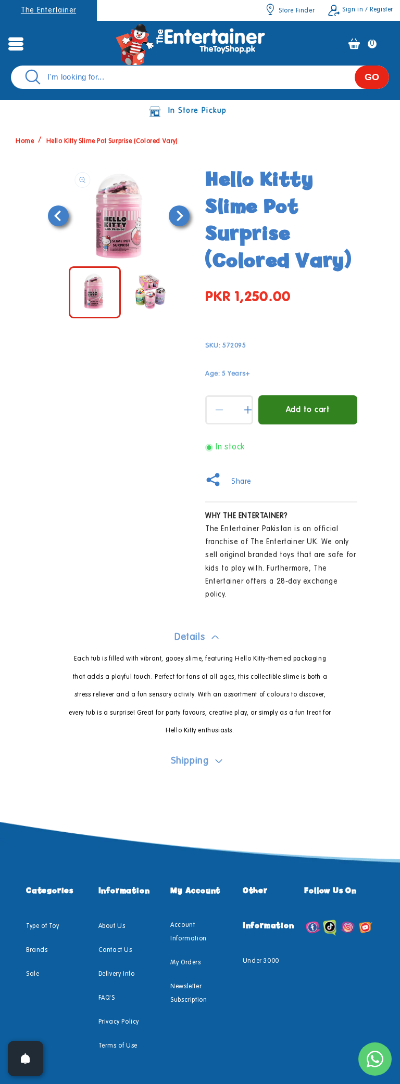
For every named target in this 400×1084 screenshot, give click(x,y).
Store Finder (297, 11)
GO (372, 77)
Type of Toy (42, 926)
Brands (37, 950)
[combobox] (200, 77)
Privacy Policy (118, 1022)
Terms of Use (118, 1046)
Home (25, 141)
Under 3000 (261, 961)
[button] (15, 43)
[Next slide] (179, 215)
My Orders (185, 963)
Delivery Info (116, 974)
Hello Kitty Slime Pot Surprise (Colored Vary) (112, 141)
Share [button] (241, 481)
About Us (112, 926)
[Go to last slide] (58, 215)
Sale (32, 974)
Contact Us (115, 950)
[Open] (25, 1058)
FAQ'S (106, 998)
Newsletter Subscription (188, 993)
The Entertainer (48, 10)
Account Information (188, 932)
